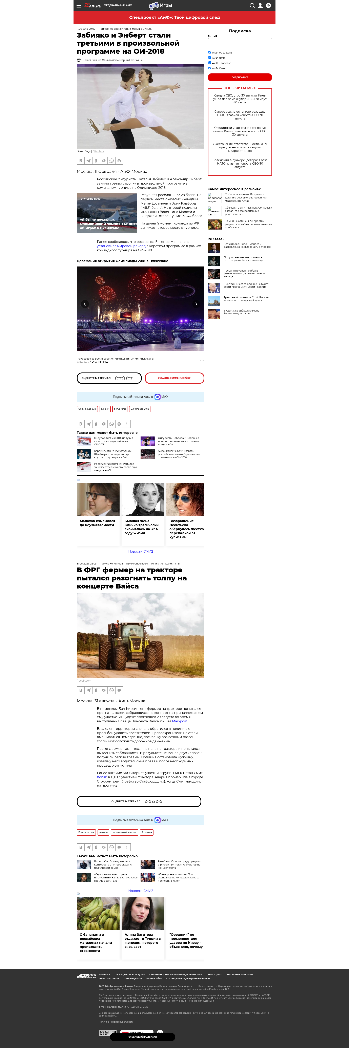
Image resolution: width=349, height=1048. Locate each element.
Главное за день (222, 52)
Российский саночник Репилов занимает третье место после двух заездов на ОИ (115, 467)
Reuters (99, 151)
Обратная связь (109, 978)
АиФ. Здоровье (221, 63)
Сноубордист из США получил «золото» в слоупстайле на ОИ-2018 (113, 441)
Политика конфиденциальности (116, 1022)
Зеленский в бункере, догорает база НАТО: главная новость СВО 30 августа (240, 163)
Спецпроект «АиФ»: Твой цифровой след (174, 17)
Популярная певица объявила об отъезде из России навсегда (243, 259)
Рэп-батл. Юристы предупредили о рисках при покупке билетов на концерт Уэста (179, 864)
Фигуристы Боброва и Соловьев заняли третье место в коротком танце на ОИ (178, 441)
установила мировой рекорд (121, 246)
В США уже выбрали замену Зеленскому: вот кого (241, 312)
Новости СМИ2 (140, 551)
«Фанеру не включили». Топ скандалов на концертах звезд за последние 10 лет (179, 877)
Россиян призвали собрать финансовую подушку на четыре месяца (244, 273)
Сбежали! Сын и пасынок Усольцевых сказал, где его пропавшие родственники (248, 211)
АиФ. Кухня (219, 68)
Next (196, 304)
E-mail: (213, 36)
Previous (85, 304)
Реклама (104, 974)
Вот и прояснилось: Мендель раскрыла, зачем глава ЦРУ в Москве (247, 245)
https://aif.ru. (110, 1015)
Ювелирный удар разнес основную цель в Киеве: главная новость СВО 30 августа (240, 131)
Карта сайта (154, 978)
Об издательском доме (130, 974)
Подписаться (240, 77)
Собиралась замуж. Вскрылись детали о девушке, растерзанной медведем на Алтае (246, 197)
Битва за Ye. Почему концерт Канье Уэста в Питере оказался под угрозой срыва (113, 864)
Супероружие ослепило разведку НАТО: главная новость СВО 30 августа (239, 115)
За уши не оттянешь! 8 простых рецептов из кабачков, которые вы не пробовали (248, 224)
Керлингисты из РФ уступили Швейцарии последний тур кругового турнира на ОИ (112, 454)
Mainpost (179, 721)
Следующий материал (142, 1037)
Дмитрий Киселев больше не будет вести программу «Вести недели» (246, 285)
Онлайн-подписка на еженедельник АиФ (175, 974)
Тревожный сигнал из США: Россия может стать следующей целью (246, 299)
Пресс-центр (214, 974)
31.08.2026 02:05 (87, 563)
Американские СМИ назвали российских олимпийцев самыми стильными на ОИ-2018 (179, 454)
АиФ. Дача (218, 57)
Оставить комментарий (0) (174, 378)
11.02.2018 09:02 (86, 28)
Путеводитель (133, 978)
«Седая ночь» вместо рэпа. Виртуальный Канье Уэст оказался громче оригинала (116, 877)
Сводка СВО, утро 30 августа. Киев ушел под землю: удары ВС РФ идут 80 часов (240, 99)
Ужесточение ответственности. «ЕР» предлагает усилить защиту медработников (240, 147)
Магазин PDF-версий (240, 974)
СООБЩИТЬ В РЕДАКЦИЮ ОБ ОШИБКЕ (188, 978)
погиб (102, 777)
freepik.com (84, 680)
